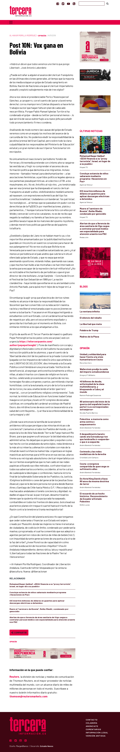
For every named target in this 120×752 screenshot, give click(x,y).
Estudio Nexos (46, 746)
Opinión (42, 35)
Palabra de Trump (89, 330)
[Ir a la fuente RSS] (74, 3)
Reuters (14, 676)
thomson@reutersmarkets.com (28, 696)
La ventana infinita (90, 311)
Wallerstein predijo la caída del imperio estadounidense (94, 370)
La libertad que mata (91, 324)
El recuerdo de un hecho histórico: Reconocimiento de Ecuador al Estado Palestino (94, 497)
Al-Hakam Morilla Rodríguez (23, 35)
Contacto (91, 719)
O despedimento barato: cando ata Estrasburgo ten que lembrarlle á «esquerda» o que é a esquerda (94, 438)
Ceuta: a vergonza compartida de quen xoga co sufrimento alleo (94, 466)
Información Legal (97, 732)
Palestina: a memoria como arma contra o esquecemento (94, 422)
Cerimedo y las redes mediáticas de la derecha (93, 452)
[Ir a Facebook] (57, 3)
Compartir (20, 632)
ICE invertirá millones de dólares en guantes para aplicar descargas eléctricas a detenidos (37, 601)
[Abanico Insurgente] (95, 107)
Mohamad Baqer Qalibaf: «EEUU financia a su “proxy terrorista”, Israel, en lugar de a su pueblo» (40, 585)
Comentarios (93, 729)
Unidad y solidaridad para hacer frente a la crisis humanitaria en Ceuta (93, 357)
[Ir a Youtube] (68, 3)
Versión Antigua (96, 735)
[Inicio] (20, 10)
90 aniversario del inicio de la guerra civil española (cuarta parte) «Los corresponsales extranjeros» (95, 405)
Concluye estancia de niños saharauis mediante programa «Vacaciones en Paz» (38, 593)
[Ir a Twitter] (63, 3)
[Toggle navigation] (10, 22)
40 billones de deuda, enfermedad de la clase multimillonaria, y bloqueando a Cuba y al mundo (92, 386)
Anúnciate (92, 726)
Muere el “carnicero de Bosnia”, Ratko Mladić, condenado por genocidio (39, 610)
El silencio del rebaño (91, 317)
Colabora (91, 723)
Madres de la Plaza (89, 336)
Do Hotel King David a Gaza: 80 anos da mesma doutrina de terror (94, 481)
